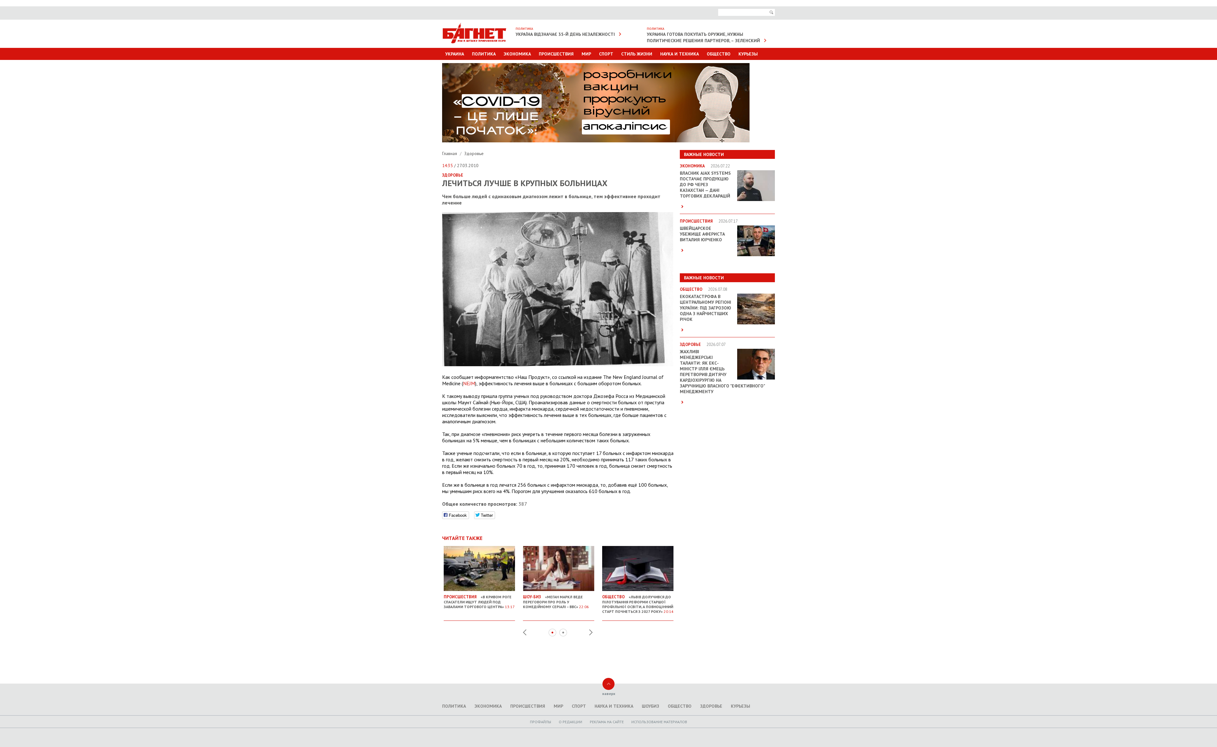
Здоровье (474, 153)
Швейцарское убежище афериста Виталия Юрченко (702, 234)
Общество (719, 54)
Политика (484, 54)
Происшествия (556, 54)
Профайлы (540, 721)
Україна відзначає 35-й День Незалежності (565, 34)
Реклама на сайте (607, 721)
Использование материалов (659, 721)
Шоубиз (650, 706)
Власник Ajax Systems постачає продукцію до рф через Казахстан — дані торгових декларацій (705, 184)
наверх (608, 693)
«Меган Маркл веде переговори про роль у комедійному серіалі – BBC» (556, 601)
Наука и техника (679, 54)
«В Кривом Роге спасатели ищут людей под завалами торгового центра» (479, 601)
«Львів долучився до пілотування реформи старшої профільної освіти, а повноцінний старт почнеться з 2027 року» (637, 604)
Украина (454, 54)
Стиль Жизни (636, 54)
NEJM (469, 383)
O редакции (570, 721)
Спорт (606, 54)
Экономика (517, 54)
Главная (450, 153)
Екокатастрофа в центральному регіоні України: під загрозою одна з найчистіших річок (705, 308)
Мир (586, 54)
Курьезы (748, 54)
